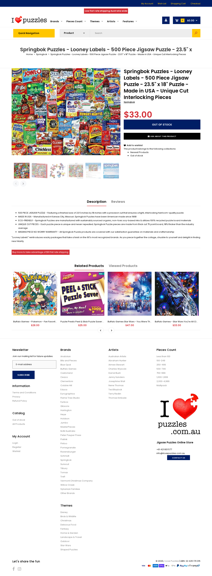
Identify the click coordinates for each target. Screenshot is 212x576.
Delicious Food (68, 524)
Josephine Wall (116, 381)
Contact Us (178, 457)
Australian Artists (117, 356)
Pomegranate (68, 447)
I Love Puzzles (171, 561)
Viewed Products (123, 265)
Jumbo (64, 422)
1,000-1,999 (162, 377)
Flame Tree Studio (70, 397)
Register (16, 447)
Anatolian (65, 356)
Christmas (65, 520)
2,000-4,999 (163, 381)
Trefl (62, 476)
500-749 (161, 368)
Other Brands (67, 493)
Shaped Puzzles (69, 549)
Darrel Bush (114, 373)
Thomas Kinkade (117, 397)
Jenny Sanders (116, 377)
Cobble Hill (66, 385)
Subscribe (23, 375)
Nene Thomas (116, 385)
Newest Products (139, 152)
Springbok (129, 102)
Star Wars (65, 545)
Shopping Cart (178, 3)
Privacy (16, 396)
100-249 (161, 360)
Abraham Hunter (117, 360)
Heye (63, 414)
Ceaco (64, 377)
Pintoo (63, 443)
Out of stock (136, 155)
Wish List (162, 3)
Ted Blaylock (115, 389)
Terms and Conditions (24, 392)
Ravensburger (68, 451)
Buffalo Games (68, 368)
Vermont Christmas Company (76, 480)
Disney (64, 512)
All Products (18, 424)
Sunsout (64, 464)
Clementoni (66, 381)
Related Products (89, 265)
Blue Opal (65, 364)
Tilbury (63, 468)
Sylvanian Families (70, 489)
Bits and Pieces (68, 360)
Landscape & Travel (71, 537)
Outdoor (65, 541)
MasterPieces (67, 426)
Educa (63, 389)
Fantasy (64, 528)
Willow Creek (67, 484)
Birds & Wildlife (68, 516)
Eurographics (67, 393)
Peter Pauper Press (70, 435)
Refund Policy (19, 400)
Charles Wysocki (117, 368)
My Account (147, 3)
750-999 (161, 373)
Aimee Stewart (116, 364)
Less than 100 (163, 356)
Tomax (64, 472)
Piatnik (63, 439)
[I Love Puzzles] (29, 22)
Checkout (195, 3)
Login (15, 443)
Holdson (64, 418)
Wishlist (16, 451)
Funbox (64, 402)
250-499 (161, 364)
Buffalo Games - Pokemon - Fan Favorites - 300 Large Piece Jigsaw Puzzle (53, 321)
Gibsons (64, 406)
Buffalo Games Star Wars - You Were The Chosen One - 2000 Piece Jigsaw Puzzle (151, 321)
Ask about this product (163, 136)
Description (96, 201)
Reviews (118, 201)
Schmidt (64, 455)
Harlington (66, 410)
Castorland (66, 373)
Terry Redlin (114, 393)
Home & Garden (69, 533)
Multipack (162, 385)
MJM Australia (67, 431)
